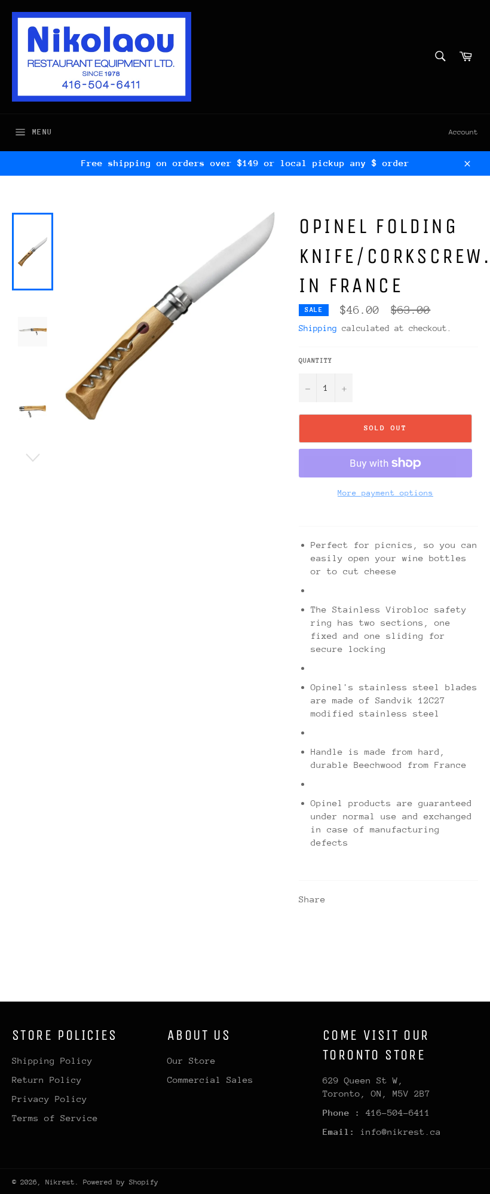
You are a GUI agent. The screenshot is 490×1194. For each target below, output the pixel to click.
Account (463, 132)
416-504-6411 (398, 1112)
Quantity (315, 361)
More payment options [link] (385, 492)
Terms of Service (55, 1118)
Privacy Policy (49, 1099)
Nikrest (60, 1182)
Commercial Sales (210, 1079)
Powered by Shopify (120, 1182)
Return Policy (47, 1079)
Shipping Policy (52, 1060)
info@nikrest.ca (400, 1131)
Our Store (191, 1060)
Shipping (318, 328)
